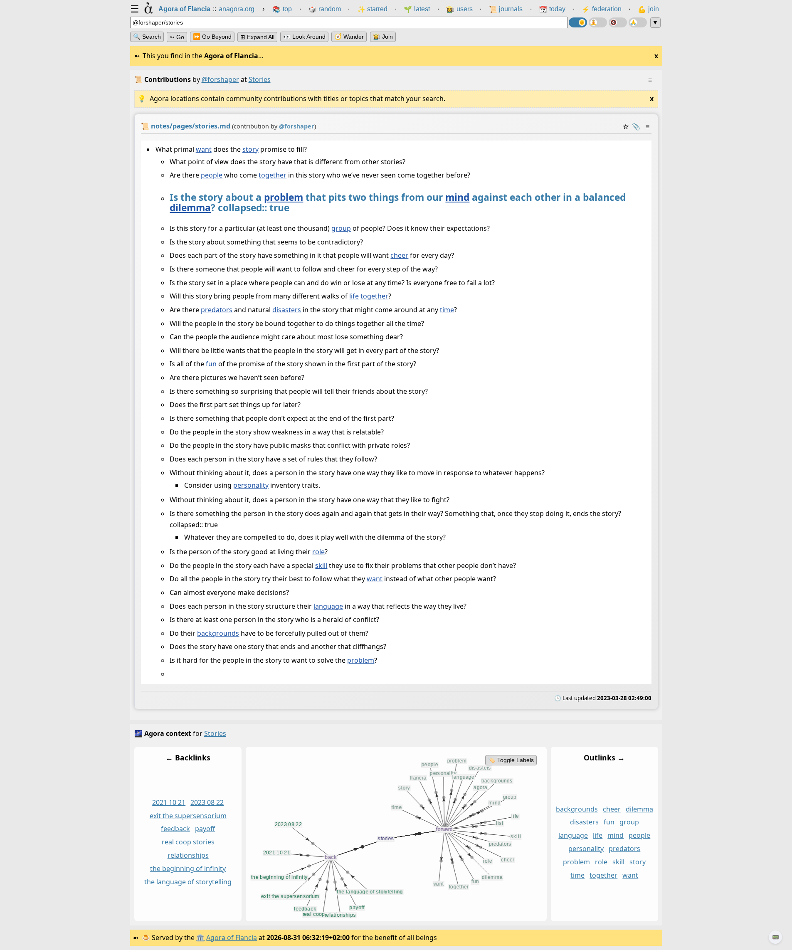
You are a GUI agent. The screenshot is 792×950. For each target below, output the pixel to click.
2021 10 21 (168, 802)
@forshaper (220, 79)
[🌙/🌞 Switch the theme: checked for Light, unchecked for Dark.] (578, 22)
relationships (187, 855)
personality (251, 485)
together (272, 175)
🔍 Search (147, 36)
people (211, 175)
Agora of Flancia (231, 937)
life (354, 296)
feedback (175, 828)
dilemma (190, 207)
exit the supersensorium (187, 815)
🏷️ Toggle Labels (510, 760)
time (447, 309)
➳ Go (177, 37)
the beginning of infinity (188, 868)
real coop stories (187, 841)
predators (216, 309)
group (341, 228)
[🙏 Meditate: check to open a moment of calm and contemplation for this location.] (638, 22)
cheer (399, 255)
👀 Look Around (304, 36)
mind (457, 197)
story (250, 149)
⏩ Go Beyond (212, 36)
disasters (286, 309)
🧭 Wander (349, 36)
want (203, 149)
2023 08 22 (207, 802)
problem (283, 197)
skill (321, 565)
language (328, 606)
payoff (205, 828)
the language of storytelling (188, 881)
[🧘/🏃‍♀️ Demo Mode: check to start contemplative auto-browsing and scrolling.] (598, 22)
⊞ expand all (257, 37)
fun (211, 364)
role (318, 551)
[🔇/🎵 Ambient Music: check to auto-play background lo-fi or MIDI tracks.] (618, 22)
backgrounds (218, 633)
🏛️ (200, 937)
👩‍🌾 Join (383, 36)
